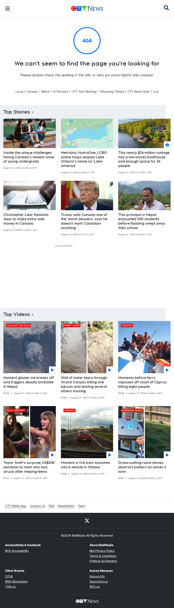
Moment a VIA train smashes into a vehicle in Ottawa (85, 465)
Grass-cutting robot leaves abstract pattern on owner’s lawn (142, 467)
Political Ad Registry (103, 561)
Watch (45, 91)
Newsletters (66, 506)
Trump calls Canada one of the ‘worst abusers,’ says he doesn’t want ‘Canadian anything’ (84, 221)
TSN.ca (10, 586)
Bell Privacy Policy (102, 550)
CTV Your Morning (84, 91)
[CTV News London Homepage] (87, 8)
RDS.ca (95, 586)
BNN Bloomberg (16, 581)
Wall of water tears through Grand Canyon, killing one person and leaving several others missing (84, 384)
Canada (32, 91)
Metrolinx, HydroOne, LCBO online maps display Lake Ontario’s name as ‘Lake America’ (84, 159)
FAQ (51, 506)
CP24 (9, 576)
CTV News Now (138, 91)
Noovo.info (97, 576)
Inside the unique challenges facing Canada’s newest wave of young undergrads (28, 157)
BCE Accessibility (17, 550)
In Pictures (60, 91)
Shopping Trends (112, 91)
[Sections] (7, 8)
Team (81, 506)
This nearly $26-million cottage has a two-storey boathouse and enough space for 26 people (144, 159)
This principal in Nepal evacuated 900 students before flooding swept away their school (141, 221)
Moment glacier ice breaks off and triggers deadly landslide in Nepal (28, 382)
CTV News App (15, 506)
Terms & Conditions (103, 556)
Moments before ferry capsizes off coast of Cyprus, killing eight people (142, 382)
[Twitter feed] (87, 520)
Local (19, 91)
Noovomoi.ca (99, 581)
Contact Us (37, 506)
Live (156, 91)
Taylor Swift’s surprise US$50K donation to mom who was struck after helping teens (29, 467)
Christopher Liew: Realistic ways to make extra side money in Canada (26, 219)
